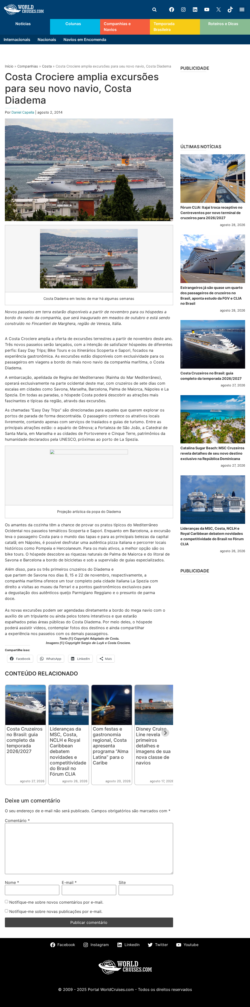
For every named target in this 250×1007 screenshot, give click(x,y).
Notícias (23, 23)
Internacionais (17, 39)
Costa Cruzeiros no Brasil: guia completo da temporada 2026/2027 (24, 740)
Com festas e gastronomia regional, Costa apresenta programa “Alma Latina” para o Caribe (110, 745)
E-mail (69, 882)
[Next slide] (165, 733)
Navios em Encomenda (84, 39)
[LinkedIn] (195, 9)
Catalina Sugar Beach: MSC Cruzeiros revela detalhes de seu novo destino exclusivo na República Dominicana (212, 453)
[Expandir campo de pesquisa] (154, 9)
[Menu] (242, 9)
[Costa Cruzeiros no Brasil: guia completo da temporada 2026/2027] (212, 344)
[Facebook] (172, 9)
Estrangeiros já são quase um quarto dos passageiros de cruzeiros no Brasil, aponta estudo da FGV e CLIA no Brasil (211, 295)
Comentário (17, 820)
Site (122, 882)
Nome (12, 882)
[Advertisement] (212, 106)
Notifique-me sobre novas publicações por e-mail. (55, 911)
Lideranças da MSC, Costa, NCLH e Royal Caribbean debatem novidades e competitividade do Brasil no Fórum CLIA (68, 751)
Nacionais (47, 39)
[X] (218, 9)
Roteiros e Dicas (223, 23)
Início (9, 66)
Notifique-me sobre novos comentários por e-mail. (56, 902)
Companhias (27, 66)
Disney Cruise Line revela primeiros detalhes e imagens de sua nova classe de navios (153, 745)
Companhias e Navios (117, 26)
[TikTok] (230, 9)
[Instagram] (183, 9)
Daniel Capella (23, 112)
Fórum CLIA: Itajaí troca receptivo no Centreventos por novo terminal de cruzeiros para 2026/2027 (211, 212)
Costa (47, 66)
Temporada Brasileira (164, 26)
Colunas (73, 23)
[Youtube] (207, 9)
